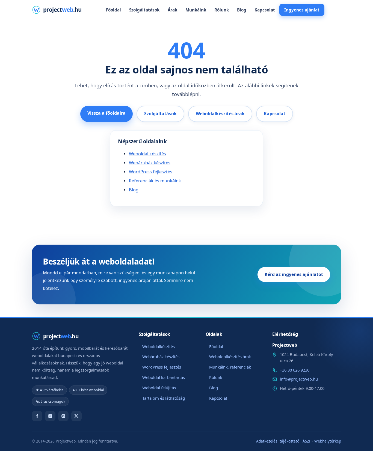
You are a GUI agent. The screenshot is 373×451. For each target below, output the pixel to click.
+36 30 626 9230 (294, 370)
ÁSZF (307, 441)
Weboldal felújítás (159, 387)
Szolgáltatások (144, 10)
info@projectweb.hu (299, 379)
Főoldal (113, 10)
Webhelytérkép (327, 441)
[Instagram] (63, 416)
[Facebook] (37, 416)
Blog (241, 10)
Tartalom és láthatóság (163, 398)
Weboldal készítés (147, 153)
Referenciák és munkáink (155, 180)
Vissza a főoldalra (106, 113)
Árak (172, 10)
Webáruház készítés (149, 162)
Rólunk (221, 10)
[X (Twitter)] (76, 416)
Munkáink (195, 10)
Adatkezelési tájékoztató (277, 441)
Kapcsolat (264, 10)
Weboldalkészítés (158, 346)
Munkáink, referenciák (230, 367)
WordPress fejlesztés (150, 171)
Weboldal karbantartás (163, 377)
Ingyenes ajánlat (301, 10)
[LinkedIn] (50, 416)
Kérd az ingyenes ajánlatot (294, 274)
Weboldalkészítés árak (220, 114)
